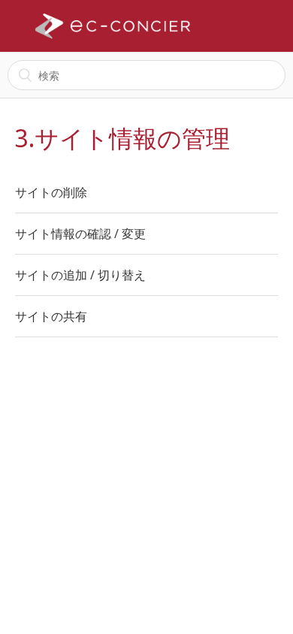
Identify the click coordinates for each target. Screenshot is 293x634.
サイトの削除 (51, 192)
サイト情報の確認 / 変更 (80, 233)
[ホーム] (113, 26)
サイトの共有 (51, 316)
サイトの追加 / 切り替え (80, 275)
